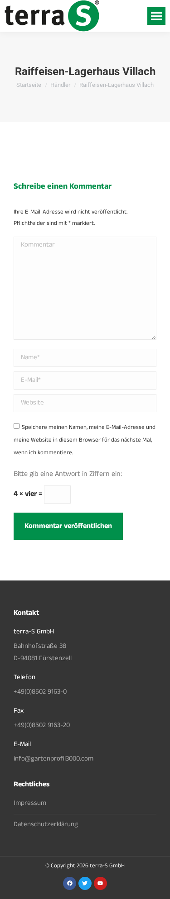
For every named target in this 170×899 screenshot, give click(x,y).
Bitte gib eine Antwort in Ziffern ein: (68, 474)
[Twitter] (85, 883)
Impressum (30, 803)
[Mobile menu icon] (156, 16)
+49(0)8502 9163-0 (40, 692)
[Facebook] (69, 883)
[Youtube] (100, 883)
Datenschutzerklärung (46, 825)
